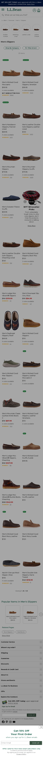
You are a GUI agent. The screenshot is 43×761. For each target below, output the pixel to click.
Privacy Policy (21, 754)
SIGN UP (35, 743)
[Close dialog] (40, 727)
